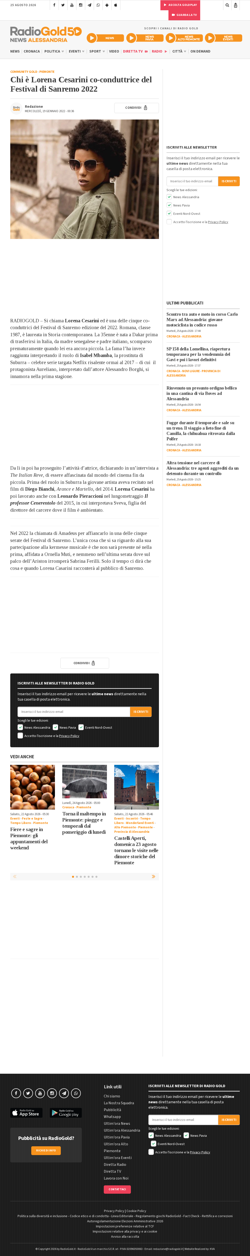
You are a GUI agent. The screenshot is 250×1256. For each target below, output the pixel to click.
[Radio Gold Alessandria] (46, 33)
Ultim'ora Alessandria (122, 1130)
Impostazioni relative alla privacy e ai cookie (125, 1231)
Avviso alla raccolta (125, 1236)
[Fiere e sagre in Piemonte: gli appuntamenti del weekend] (32, 787)
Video (114, 51)
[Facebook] (54, 5)
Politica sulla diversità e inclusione (42, 1216)
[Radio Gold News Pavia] (145, 38)
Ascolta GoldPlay (182, 5)
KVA (212, 1249)
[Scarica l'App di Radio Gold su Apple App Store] (26, 1113)
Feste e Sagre (32, 818)
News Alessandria (37, 727)
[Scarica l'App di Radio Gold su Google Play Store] (66, 1113)
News (15, 51)
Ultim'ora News (117, 1123)
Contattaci (117, 1189)
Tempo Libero (20, 823)
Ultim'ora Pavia (117, 1137)
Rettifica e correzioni (217, 1216)
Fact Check (191, 1216)
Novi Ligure (191, 371)
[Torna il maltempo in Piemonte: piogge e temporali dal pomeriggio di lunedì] (84, 782)
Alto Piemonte (125, 827)
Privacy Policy (69, 736)
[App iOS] (116, 5)
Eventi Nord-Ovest (98, 727)
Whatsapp (112, 1116)
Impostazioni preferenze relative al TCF (125, 1226)
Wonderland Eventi (140, 823)
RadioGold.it (68, 1249)
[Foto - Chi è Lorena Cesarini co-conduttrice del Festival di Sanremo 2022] (84, 179)
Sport (95, 51)
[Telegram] (89, 5)
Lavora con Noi (116, 1178)
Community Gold (23, 71)
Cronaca (32, 51)
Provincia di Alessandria (131, 832)
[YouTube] (72, 5)
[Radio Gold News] (105, 38)
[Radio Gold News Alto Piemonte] (184, 38)
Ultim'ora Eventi (118, 1157)
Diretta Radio (115, 1164)
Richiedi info (46, 1150)
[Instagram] (80, 5)
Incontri (132, 818)
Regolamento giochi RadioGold (158, 1216)
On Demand (200, 51)
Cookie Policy (136, 1211)
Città (177, 51)
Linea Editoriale (122, 1216)
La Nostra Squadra (119, 1103)
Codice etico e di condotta (89, 1216)
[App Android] (107, 5)
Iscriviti (141, 711)
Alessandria (191, 336)
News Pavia (67, 727)
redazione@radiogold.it (168, 1249)
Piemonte (46, 71)
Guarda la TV (186, 15)
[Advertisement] (84, 278)
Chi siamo (112, 1096)
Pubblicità (112, 1110)
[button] (154, 876)
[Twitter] (63, 5)
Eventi (75, 51)
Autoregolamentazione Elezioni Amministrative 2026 (125, 1221)
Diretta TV (133, 51)
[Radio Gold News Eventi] (223, 38)
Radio (157, 51)
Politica (52, 51)
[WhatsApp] (98, 5)
